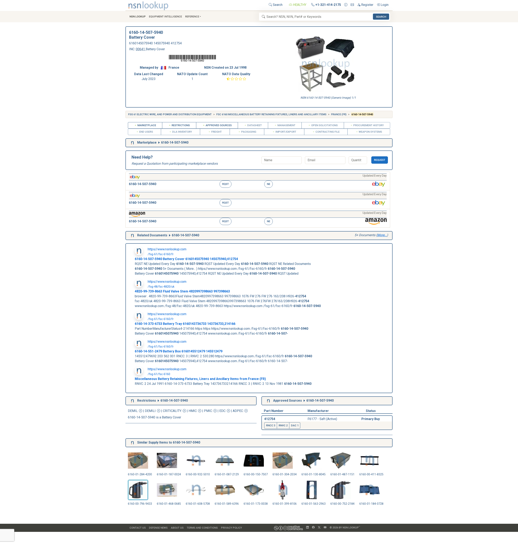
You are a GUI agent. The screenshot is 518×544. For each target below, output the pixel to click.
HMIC (193, 411)
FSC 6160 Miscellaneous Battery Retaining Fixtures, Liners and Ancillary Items (271, 114)
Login (384, 5)
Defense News (158, 527)
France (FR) (338, 114)
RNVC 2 (283, 425)
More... (382, 235)
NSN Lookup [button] (138, 16)
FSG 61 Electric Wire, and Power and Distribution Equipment (170, 114)
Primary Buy (370, 419)
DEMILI (150, 411)
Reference (192, 16)
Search (277, 5)
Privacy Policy (231, 527)
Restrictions (180, 125)
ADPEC (238, 411)
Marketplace (146, 125)
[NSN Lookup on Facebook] (313, 527)
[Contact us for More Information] (346, 5)
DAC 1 (294, 425)
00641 (141, 49)
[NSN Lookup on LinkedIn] (307, 527)
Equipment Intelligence (165, 16)
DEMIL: (133, 411)
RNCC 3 (270, 425)
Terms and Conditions (202, 527)
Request (379, 159)
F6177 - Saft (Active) (322, 419)
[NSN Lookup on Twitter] (319, 527)
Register (366, 5)
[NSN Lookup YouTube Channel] (325, 527)
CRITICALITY (172, 411)
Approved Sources (218, 125)
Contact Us (138, 527)
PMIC (208, 411)
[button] (257, 181)
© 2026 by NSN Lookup (345, 527)
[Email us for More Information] (352, 5)
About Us (177, 527)
